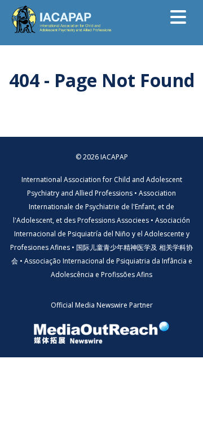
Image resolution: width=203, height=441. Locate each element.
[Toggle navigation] (178, 17)
